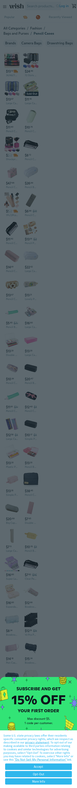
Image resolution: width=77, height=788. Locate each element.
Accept (38, 767)
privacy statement (37, 742)
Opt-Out (38, 774)
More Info (38, 781)
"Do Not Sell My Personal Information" (40, 760)
